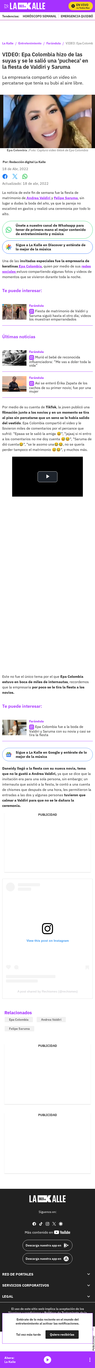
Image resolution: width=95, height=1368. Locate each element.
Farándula (53, 43)
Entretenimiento (30, 43)
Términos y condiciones (24, 1313)
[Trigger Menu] (6, 6)
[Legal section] (89, 1296)
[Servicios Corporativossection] (89, 1285)
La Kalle (7, 43)
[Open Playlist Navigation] (90, 1360)
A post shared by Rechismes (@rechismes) (47, 991)
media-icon (47, 1360)
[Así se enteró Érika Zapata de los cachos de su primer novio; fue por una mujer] (14, 384)
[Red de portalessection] (89, 1274)
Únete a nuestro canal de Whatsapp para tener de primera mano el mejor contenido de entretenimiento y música (51, 229)
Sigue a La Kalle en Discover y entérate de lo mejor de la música (51, 247)
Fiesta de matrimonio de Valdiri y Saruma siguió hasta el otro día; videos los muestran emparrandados (60, 315)
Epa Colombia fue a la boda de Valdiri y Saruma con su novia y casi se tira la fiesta (60, 730)
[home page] (47, 1198)
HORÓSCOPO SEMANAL (39, 16)
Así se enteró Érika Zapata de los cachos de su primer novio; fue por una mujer (60, 387)
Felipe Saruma (66, 198)
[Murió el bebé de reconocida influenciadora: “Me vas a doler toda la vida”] (14, 358)
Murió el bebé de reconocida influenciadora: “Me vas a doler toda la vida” (60, 361)
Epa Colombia (30, 266)
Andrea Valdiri (38, 198)
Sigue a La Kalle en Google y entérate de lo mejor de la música (51, 754)
